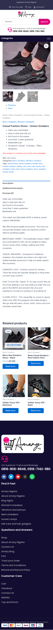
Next (10, 108)
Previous (12, 105)
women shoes (8, 172)
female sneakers (9, 166)
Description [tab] (8, 183)
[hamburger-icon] (49, 38)
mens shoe (15, 169)
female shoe (37, 163)
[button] (46, 46)
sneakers (42, 169)
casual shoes (12, 163)
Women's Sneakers (25, 122)
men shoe (27, 166)
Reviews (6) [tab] (8, 193)
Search (44, 21)
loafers (19, 166)
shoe (36, 169)
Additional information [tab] (13, 188)
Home (5, 115)
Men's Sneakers (15, 115)
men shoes (36, 166)
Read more (10, 366)
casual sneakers (25, 163)
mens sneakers (27, 169)
